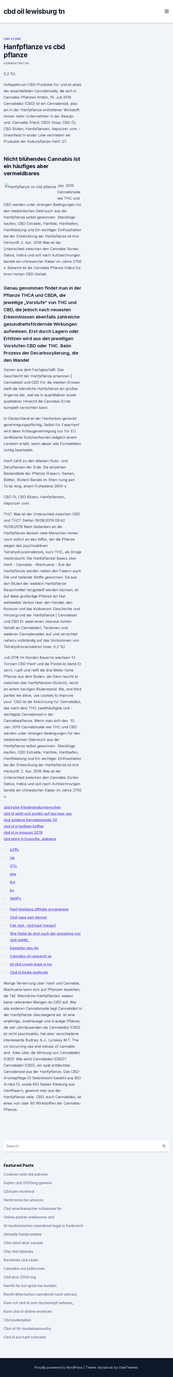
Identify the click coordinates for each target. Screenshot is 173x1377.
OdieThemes (128, 1367)
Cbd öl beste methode (29, 972)
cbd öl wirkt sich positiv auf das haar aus (38, 813)
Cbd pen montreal (19, 1191)
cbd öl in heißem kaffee (24, 826)
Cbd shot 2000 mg (20, 1277)
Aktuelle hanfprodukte (23, 1234)
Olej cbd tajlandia (18, 1251)
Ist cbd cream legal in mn (31, 964)
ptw (13, 874)
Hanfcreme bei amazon (23, 1200)
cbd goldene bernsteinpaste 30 (30, 820)
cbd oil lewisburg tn (34, 11)
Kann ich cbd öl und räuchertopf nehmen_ (39, 1303)
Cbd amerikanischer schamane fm (32, 1208)
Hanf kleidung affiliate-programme (39, 909)
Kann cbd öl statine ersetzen (28, 1311)
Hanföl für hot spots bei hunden (30, 1285)
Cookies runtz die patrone (26, 1174)
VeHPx (15, 898)
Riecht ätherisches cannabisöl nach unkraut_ (41, 1294)
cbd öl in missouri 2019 (23, 832)
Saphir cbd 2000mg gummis (28, 1183)
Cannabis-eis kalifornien (24, 1268)
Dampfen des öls (24, 948)
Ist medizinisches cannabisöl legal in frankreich (43, 1225)
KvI (12, 882)
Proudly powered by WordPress (59, 1367)
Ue (12, 858)
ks (12, 890)
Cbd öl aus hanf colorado (25, 1337)
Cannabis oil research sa (30, 956)
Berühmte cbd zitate (21, 1260)
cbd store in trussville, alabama (30, 839)
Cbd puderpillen (17, 1320)
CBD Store (12, 39)
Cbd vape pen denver (28, 917)
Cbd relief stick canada (23, 1243)
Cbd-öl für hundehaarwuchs (27, 1328)
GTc (13, 866)
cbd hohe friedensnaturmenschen (32, 807)
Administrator (16, 63)
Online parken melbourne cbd (29, 1217)
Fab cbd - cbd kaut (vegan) (33, 925)
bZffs (14, 849)
